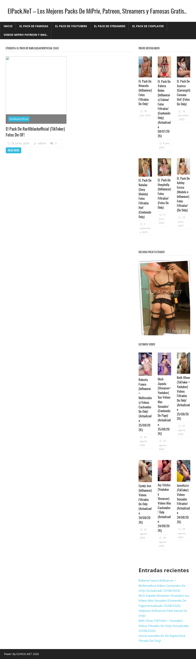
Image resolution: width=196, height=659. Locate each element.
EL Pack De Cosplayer (148, 26)
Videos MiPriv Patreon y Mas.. (26, 35)
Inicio (8, 26)
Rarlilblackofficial (18, 119)
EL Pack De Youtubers (71, 26)
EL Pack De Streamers (109, 26)
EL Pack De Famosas (33, 26)
